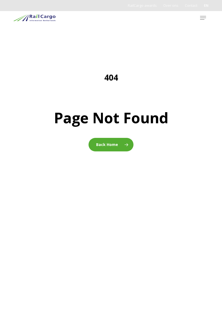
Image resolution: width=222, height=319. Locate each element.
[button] (203, 18)
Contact (191, 5)
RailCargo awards (142, 5)
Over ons (170, 5)
